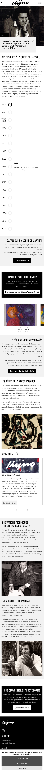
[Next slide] (26, 329)
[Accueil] (20, 3)
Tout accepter (23, 758)
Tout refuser (23, 763)
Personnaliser (22, 768)
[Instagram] (3, 731)
